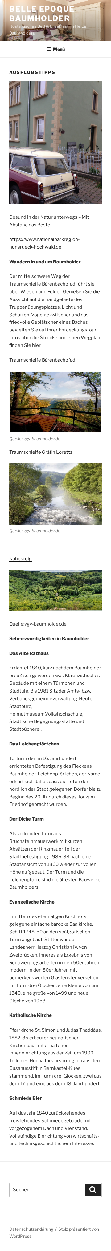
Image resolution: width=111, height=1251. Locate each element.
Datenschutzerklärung (31, 1229)
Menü (59, 49)
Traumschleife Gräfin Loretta (40, 452)
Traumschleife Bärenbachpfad (42, 360)
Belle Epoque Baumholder (42, 14)
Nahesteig (20, 559)
